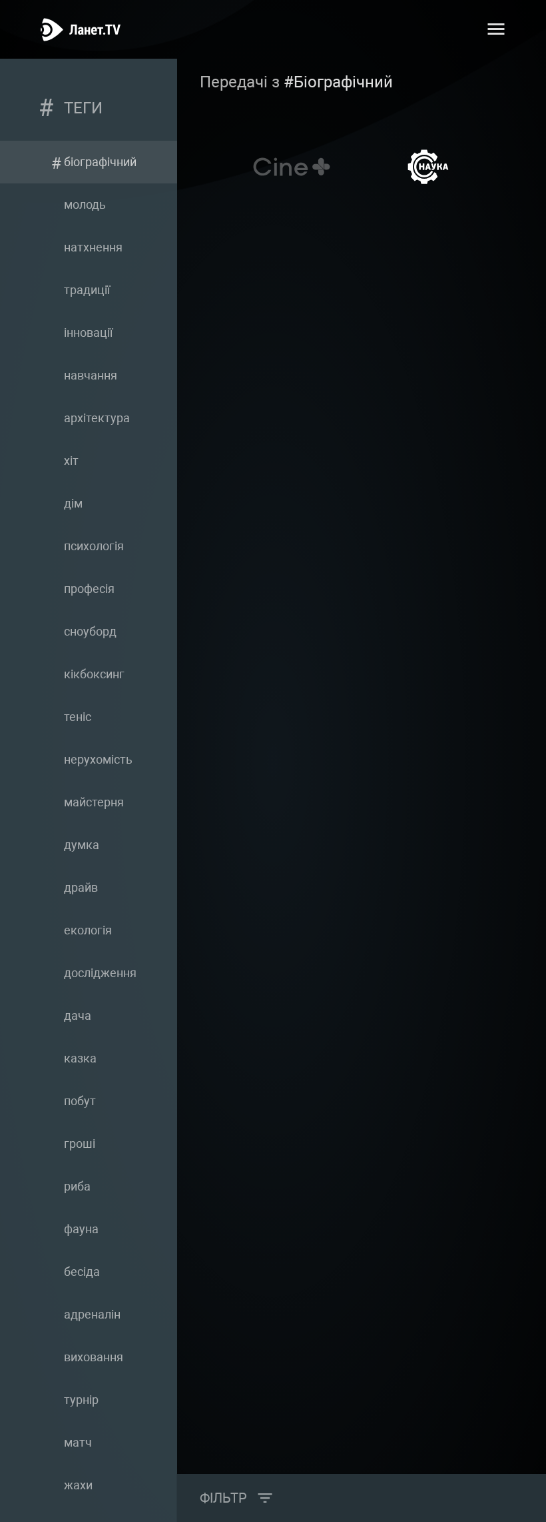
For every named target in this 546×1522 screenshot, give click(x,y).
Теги (83, 108)
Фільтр (223, 1498)
